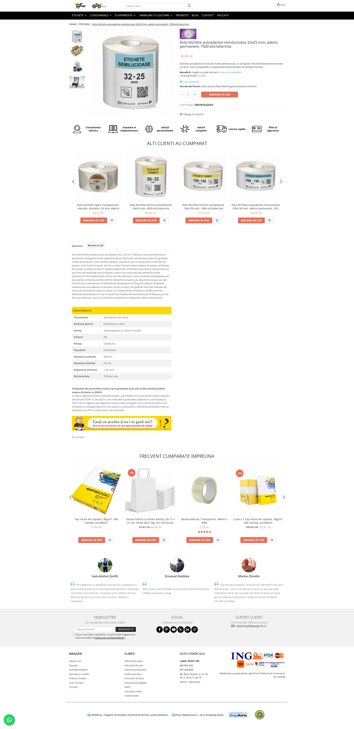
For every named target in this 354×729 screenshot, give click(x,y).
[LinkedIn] (187, 629)
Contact (73, 687)
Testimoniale (131, 695)
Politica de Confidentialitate (109, 637)
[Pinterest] (166, 629)
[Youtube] (173, 629)
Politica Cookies (77, 678)
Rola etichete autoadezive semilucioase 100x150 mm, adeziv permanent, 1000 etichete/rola (256, 206)
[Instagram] (194, 629)
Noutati (73, 665)
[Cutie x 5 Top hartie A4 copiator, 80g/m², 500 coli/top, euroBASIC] (258, 490)
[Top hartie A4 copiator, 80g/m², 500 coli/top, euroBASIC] (96, 490)
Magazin (75, 653)
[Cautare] (189, 6)
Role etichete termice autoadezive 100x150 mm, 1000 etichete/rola (203, 206)
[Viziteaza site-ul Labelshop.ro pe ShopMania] (238, 715)
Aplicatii (223, 15)
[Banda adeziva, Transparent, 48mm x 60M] (204, 490)
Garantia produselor (135, 669)
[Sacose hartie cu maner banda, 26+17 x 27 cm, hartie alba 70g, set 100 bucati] (150, 490)
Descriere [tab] (77, 246)
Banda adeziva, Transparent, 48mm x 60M (204, 520)
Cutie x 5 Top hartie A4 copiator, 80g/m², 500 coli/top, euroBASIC (258, 520)
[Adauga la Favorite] (112, 220)
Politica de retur (133, 674)
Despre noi (75, 661)
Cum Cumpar (76, 682)
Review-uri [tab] (95, 245)
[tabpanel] (130, 72)
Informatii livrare (133, 665)
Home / (74, 24)
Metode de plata (133, 661)
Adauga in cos (219, 94)
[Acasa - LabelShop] (87, 6)
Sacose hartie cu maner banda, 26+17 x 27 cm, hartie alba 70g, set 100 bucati (150, 520)
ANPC (127, 687)
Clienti (129, 653)
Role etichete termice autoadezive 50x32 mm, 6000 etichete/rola (151, 206)
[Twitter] (180, 629)
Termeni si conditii (79, 674)
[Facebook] (159, 629)
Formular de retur (134, 678)
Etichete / (85, 24)
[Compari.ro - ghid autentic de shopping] (260, 715)
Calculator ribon (133, 691)
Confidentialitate (78, 669)
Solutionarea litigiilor (135, 682)
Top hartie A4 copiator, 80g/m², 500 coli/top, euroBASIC (96, 520)
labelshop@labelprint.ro (251, 626)
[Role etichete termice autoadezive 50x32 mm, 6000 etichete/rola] (150, 176)
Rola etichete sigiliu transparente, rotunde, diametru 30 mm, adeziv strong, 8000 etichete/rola (98, 206)
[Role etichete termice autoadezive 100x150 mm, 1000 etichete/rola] (203, 176)
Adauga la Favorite (193, 114)
